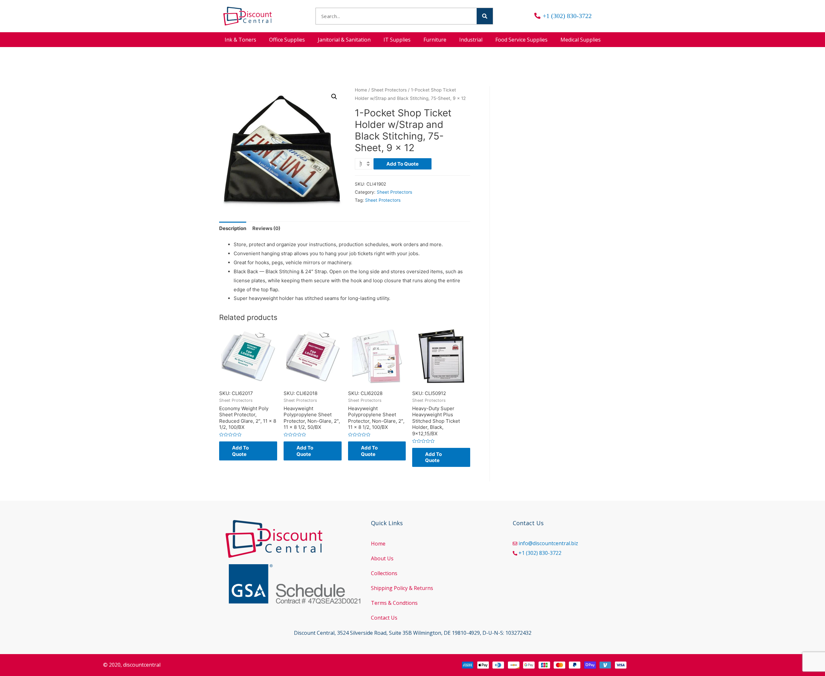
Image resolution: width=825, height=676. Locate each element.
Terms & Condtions (394, 602)
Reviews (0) (266, 228)
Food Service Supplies (521, 39)
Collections (384, 573)
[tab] (232, 229)
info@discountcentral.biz (548, 543)
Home (361, 89)
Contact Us (384, 617)
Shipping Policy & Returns (402, 588)
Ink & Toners (240, 39)
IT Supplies (397, 39)
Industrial (470, 39)
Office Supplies (287, 39)
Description (232, 228)
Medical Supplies (580, 39)
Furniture (434, 39)
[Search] (485, 16)
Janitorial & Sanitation (344, 39)
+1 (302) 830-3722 (540, 552)
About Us (382, 558)
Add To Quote (402, 164)
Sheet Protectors (389, 89)
